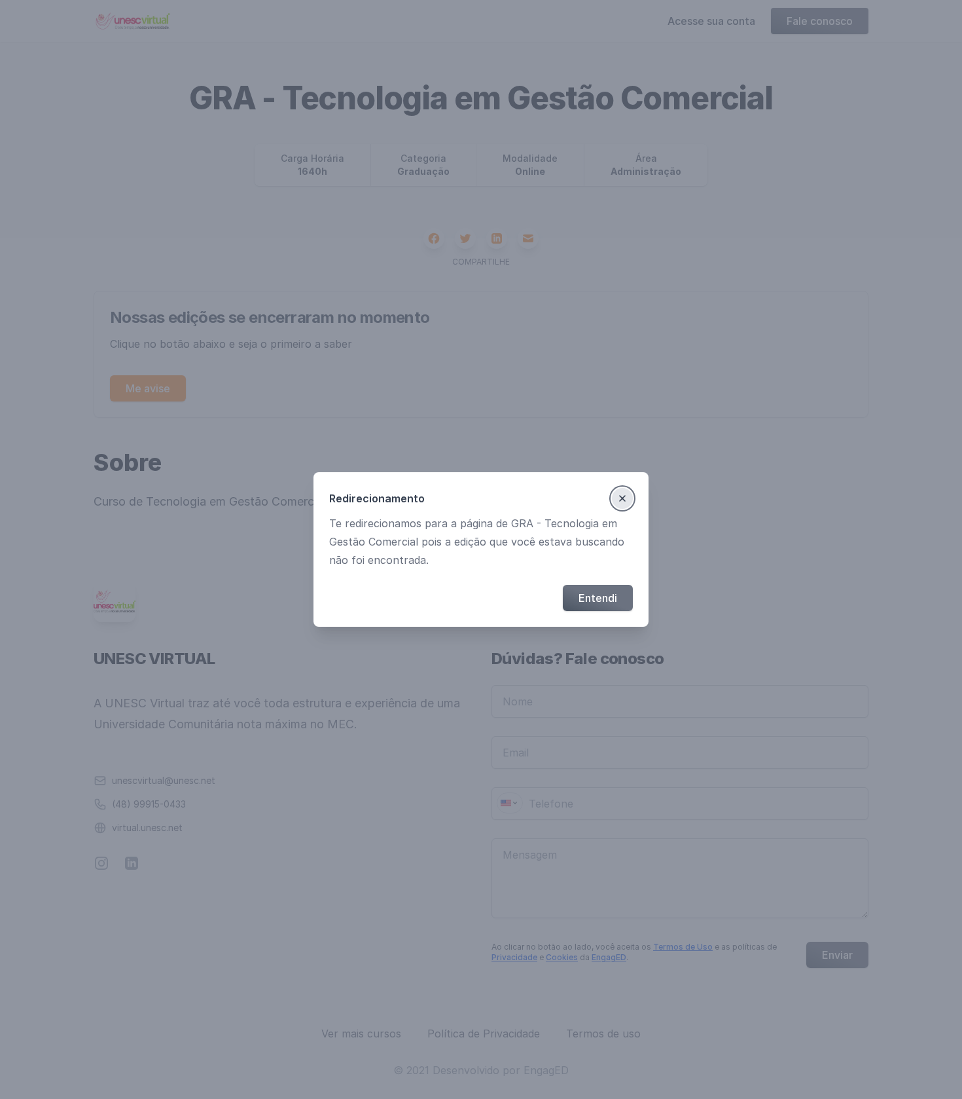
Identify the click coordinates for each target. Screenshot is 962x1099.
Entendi (598, 598)
